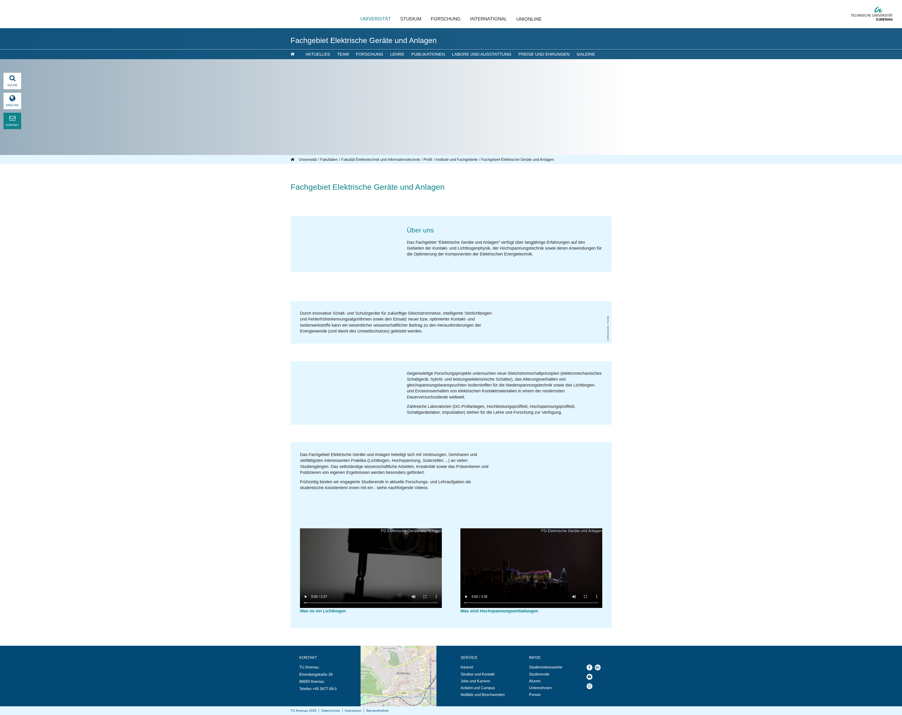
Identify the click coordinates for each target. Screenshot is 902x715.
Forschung (446, 18)
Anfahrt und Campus (478, 688)
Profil (428, 160)
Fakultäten (329, 160)
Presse (535, 695)
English (12, 105)
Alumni (535, 681)
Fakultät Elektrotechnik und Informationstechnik (380, 160)
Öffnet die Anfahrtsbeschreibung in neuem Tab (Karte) (395, 650)
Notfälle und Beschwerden (483, 695)
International (488, 18)
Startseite (293, 159)
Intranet (467, 667)
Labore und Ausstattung (481, 54)
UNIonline (529, 19)
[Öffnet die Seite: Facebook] (591, 667)
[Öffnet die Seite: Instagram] (591, 686)
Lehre (397, 54)
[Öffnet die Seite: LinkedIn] (599, 667)
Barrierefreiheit (377, 710)
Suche (12, 85)
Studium (410, 18)
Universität (375, 18)
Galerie (586, 54)
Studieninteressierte (545, 667)
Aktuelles (318, 54)
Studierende (539, 674)
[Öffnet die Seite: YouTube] (591, 677)
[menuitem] (295, 54)
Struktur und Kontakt (477, 674)
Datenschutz (330, 710)
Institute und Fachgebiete (457, 160)
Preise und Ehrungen (544, 54)
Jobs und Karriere (475, 681)
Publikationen (428, 54)
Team (343, 54)
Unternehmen (540, 688)
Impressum (353, 710)
